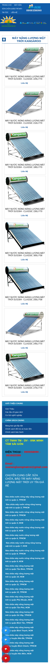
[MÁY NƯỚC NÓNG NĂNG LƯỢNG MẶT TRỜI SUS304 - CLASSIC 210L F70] (24, 103)
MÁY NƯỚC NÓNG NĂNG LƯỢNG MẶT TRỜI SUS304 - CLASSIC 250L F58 (25, 298)
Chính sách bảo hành (14, 432)
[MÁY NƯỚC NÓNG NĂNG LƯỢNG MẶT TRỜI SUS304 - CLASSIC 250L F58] (24, 279)
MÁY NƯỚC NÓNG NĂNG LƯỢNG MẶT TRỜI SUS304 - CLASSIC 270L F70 (25, 386)
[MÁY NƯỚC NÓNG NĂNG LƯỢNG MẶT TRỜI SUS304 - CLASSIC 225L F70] (24, 59)
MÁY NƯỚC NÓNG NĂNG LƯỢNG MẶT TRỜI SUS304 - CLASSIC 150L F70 (25, 210)
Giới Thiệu (9, 409)
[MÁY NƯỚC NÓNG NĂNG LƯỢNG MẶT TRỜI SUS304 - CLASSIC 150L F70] (24, 191)
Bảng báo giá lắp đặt (14, 426)
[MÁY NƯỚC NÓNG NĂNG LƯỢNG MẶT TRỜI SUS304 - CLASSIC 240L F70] (24, 323)
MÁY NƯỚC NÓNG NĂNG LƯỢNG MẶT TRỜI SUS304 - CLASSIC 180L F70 (25, 166)
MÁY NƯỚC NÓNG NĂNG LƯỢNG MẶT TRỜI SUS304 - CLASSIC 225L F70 (25, 77)
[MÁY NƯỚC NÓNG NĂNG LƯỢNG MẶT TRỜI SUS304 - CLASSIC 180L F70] (24, 147)
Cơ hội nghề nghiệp (13, 415)
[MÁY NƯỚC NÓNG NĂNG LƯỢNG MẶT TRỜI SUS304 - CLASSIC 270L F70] (24, 367)
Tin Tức (5, 12)
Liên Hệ (14, 12)
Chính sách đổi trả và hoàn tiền (18, 429)
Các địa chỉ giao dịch (14, 412)
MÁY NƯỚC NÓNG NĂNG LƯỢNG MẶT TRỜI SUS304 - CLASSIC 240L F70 (25, 342)
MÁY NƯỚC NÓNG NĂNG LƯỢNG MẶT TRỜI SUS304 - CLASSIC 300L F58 (25, 254)
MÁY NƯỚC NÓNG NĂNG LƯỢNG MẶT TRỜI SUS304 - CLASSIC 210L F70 (25, 122)
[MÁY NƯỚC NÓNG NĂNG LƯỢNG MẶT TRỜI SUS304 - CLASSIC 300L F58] (24, 235)
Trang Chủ (7, 5)
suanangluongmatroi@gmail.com (26, 467)
